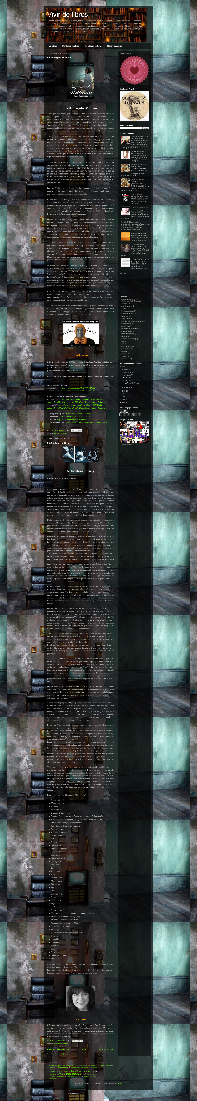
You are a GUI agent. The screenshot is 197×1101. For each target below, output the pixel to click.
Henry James (125, 318)
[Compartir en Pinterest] (81, 430)
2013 (124, 391)
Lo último (53, 46)
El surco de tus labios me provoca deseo (139, 208)
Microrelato (125, 336)
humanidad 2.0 (126, 324)
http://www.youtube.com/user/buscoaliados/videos (86, 422)
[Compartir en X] (77, 430)
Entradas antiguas (106, 1049)
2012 (124, 367)
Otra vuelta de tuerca (128, 346)
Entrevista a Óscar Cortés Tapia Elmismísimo (139, 137)
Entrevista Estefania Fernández (137, 180)
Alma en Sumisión (137, 194)
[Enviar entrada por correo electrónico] (68, 430)
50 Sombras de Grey (58, 443)
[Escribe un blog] (74, 430)
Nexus (123, 341)
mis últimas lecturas (61, 433)
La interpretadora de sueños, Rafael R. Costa (139, 245)
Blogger (119, 1083)
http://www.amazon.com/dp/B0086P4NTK (76, 391)
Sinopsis (124, 356)
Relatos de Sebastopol (138, 233)
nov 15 (128, 377)
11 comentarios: (60, 1040)
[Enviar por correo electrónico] (72, 430)
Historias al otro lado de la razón (132, 321)
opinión (123, 344)
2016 (124, 400)
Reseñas (124, 354)
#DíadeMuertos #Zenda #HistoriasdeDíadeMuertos (130, 300)
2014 (124, 394)
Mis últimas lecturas (93, 46)
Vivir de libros (67, 14)
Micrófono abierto (127, 334)
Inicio (83, 1049)
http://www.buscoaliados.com (78, 413)
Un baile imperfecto (137, 151)
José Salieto (125, 326)
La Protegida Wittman (59, 57)
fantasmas (124, 316)
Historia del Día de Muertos (130, 222)
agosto (126, 369)
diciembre (127, 387)
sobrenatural (125, 359)
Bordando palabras (70, 46)
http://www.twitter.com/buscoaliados (72, 419)
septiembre (128, 372)
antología (124, 303)
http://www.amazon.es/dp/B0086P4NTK (78, 388)
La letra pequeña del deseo (140, 259)
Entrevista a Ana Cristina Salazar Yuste (139, 165)
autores (123, 308)
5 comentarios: (60, 430)
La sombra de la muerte (129, 329)
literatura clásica (126, 331)
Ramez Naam (125, 349)
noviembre (127, 375)
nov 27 (128, 380)
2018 (124, 402)
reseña (123, 351)
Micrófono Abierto (115, 46)
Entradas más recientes (58, 1049)
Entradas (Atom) (62, 1054)
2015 (124, 397)
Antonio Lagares (126, 306)
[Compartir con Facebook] (79, 430)
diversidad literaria (127, 313)
